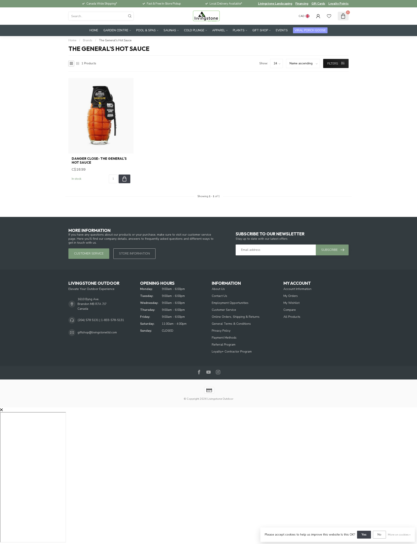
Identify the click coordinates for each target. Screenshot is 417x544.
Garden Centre (115, 30)
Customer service (89, 253)
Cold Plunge (194, 30)
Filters (333, 64)
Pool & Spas (146, 30)
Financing (301, 4)
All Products (291, 317)
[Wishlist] (329, 16)
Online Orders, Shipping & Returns (236, 317)
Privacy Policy (221, 331)
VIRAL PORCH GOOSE (310, 30)
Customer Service (224, 310)
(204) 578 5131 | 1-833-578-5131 (101, 320)
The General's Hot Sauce (115, 40)
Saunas (170, 30)
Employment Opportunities (230, 303)
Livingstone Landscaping (275, 4)
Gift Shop (260, 30)
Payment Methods (224, 338)
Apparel (218, 30)
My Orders (290, 296)
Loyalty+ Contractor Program (232, 351)
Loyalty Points (338, 4)
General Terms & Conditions (231, 324)
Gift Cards (318, 4)
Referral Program (223, 345)
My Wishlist (291, 303)
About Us (218, 289)
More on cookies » (399, 534)
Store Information (134, 253)
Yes (364, 534)
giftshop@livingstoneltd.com (97, 332)
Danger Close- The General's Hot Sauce (99, 161)
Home (93, 30)
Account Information (297, 289)
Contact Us (219, 296)
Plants (239, 30)
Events (282, 30)
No (379, 534)
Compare (289, 310)
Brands (87, 40)
